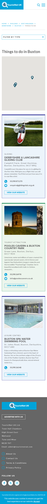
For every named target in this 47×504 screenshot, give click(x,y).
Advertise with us (13, 417)
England (14, 23)
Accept (37, 501)
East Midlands (27, 23)
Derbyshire (6, 26)
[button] (32, 78)
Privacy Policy (13, 468)
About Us (11, 454)
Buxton (18, 26)
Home (4, 23)
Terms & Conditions (16, 463)
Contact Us (12, 458)
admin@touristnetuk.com (20, 447)
